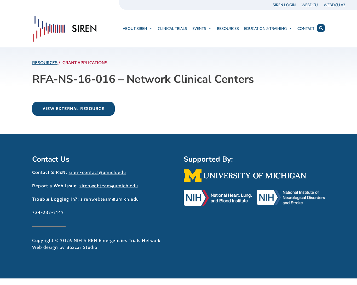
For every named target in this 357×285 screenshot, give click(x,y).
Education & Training (265, 28)
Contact (305, 28)
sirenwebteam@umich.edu (108, 185)
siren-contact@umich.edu (97, 172)
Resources (228, 28)
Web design (45, 247)
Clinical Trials (172, 28)
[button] (321, 28)
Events (199, 28)
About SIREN (135, 28)
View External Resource (73, 108)
